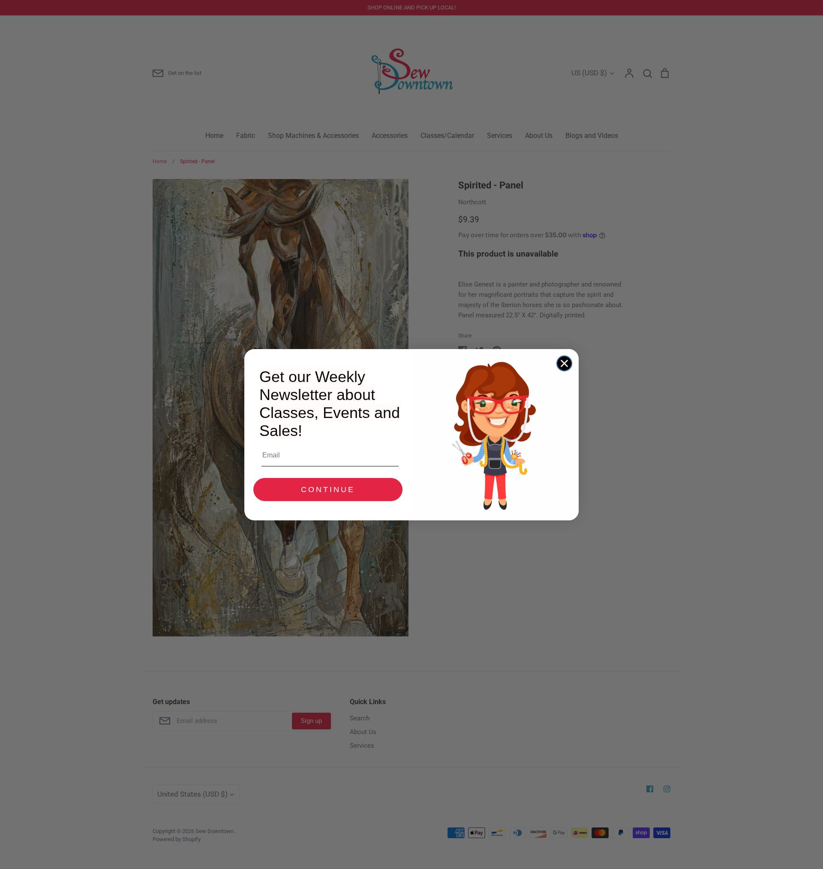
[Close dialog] (564, 363)
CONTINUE (328, 489)
